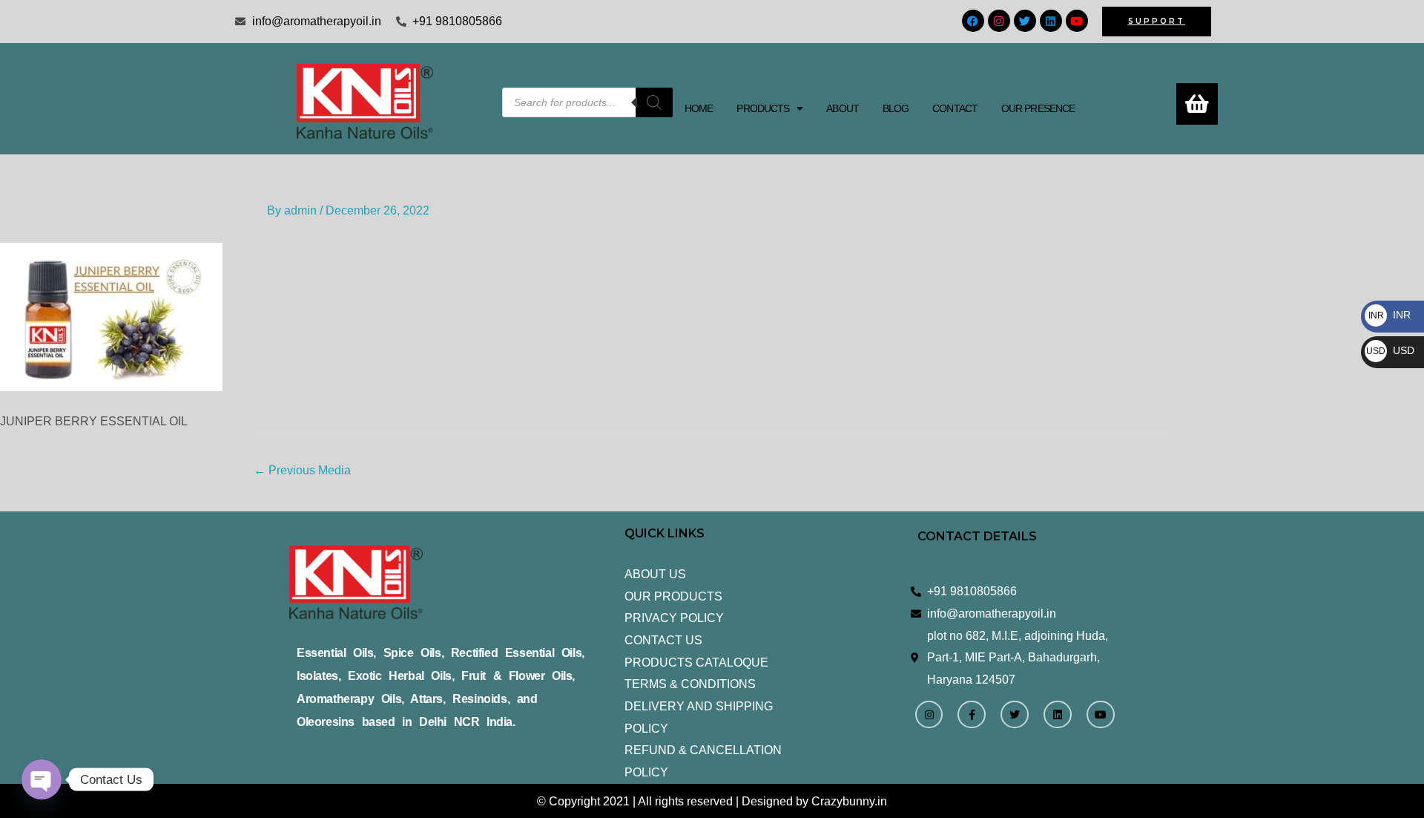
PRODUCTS (762, 108)
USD (1390, 350)
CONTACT (955, 108)
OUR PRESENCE (1038, 108)
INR (1389, 315)
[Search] (654, 102)
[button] (769, 108)
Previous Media (302, 470)
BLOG (896, 108)
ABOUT (842, 108)
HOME (699, 108)
